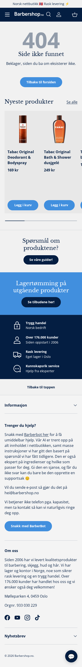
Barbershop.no (24, 656)
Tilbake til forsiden (41, 82)
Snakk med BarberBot (28, 526)
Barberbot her (36, 434)
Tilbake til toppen (41, 387)
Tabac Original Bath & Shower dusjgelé (57, 157)
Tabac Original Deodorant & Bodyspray (21, 157)
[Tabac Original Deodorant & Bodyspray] (23, 129)
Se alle (72, 101)
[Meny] (7, 15)
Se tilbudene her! (41, 302)
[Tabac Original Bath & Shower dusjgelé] (59, 129)
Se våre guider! (41, 259)
